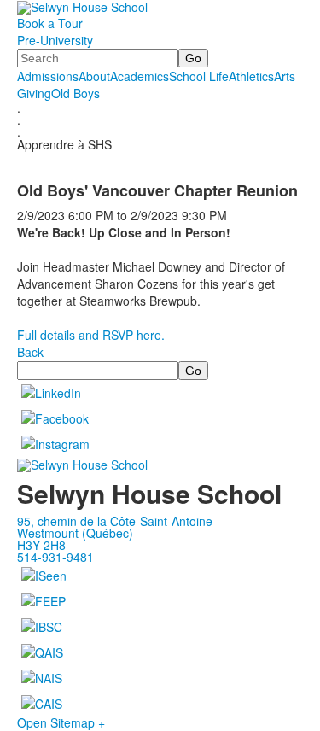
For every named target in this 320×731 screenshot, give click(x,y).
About (94, 76)
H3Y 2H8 (41, 544)
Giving (34, 93)
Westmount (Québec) (75, 532)
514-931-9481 (55, 556)
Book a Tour (50, 23)
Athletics (251, 76)
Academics (139, 76)
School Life (199, 76)
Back (30, 351)
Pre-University (55, 40)
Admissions (48, 76)
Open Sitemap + (61, 722)
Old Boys (75, 93)
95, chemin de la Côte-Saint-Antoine (114, 520)
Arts (284, 76)
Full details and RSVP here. (91, 334)
